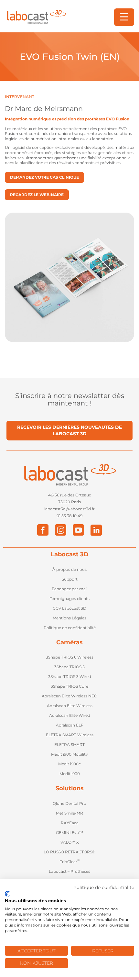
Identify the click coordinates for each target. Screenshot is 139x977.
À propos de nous (69, 569)
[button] (124, 17)
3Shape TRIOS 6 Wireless (69, 657)
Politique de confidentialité (70, 627)
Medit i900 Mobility (69, 754)
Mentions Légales (69, 618)
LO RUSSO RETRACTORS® (69, 851)
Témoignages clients (70, 598)
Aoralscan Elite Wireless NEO (69, 696)
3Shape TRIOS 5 (69, 666)
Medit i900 (69, 773)
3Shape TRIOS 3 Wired (69, 676)
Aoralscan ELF (69, 725)
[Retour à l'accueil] (36, 17)
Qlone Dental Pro (69, 803)
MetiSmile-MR (69, 813)
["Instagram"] (60, 530)
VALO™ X (69, 842)
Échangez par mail (70, 588)
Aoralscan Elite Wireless (69, 705)
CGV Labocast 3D (69, 608)
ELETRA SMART (69, 744)
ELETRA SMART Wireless (69, 734)
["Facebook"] (42, 530)
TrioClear (70, 861)
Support (70, 579)
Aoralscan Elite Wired (69, 715)
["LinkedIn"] (96, 530)
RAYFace (70, 822)
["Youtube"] (78, 530)
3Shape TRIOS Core (69, 686)
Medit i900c (69, 763)
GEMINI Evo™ (69, 832)
